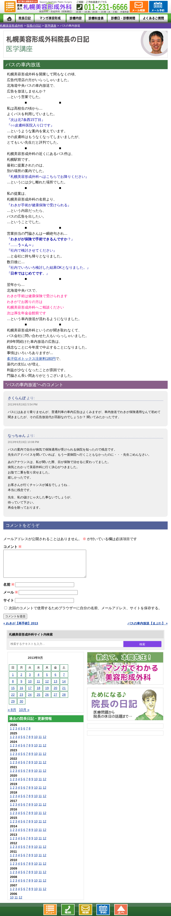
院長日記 (25, 18)
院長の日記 (34, 25)
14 (64, 681)
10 (30, 681)
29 (13, 701)
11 (38, 681)
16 (21, 688)
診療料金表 (96, 18)
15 (13, 688)
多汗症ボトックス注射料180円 (31, 359)
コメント (12, 547)
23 (21, 694)
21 (64, 688)
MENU (10, 6)
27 (55, 694)
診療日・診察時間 (123, 18)
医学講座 (50, 25)
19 (47, 688)
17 (30, 688)
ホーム (9, 18)
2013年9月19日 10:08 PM (23, 442)
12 (47, 681)
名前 (8, 584)
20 (55, 688)
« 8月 (12, 710)
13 (55, 681)
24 (30, 694)
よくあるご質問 (153, 18)
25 (38, 694)
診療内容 (76, 18)
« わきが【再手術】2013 (20, 623)
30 (21, 701)
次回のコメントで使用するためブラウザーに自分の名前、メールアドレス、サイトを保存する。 (85, 608)
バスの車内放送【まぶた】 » (148, 623)
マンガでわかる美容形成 (50, 18)
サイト (8, 600)
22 (13, 694)
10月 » (24, 710)
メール (10, 592)
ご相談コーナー (138, 6)
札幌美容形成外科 (11, 25)
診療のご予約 (158, 6)
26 (47, 694)
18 (38, 688)
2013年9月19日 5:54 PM (22, 404)
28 (64, 694)
